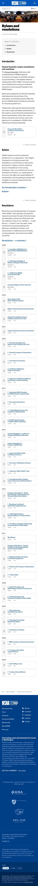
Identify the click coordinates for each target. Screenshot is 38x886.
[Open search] (35, 3)
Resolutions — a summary (14, 240)
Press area (5, 729)
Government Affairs (8, 719)
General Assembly (11, 72)
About (6, 8)
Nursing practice (7, 708)
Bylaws (9, 49)
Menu (32, 8)
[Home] (3, 692)
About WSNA (10, 692)
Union (4, 712)
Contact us (5, 841)
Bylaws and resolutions (24, 692)
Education (5, 715)
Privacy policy (28, 882)
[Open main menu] (3, 3)
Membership (6, 722)
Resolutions (11, 52)
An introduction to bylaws (14, 187)
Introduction (11, 45)
